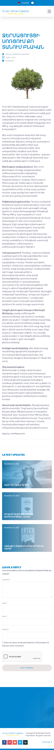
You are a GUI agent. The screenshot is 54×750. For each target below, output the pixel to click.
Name (4, 603)
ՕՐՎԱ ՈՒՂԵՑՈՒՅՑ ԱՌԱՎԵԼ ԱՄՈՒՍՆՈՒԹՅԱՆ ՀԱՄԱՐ (19, 515)
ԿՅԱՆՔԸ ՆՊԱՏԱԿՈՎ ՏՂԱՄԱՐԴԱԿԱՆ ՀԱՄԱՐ (24, 547)
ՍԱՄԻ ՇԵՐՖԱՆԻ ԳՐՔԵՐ (17, 485)
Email (5, 616)
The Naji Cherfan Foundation (17, 54)
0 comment (9, 61)
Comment (6, 580)
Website (5, 629)
